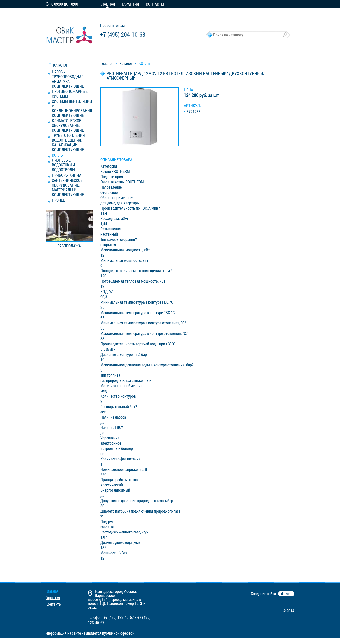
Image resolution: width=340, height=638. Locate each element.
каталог (60, 65)
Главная (107, 4)
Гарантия (130, 4)
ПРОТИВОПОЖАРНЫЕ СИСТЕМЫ (70, 93)
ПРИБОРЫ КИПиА (66, 175)
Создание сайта (263, 593)
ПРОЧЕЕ (58, 200)
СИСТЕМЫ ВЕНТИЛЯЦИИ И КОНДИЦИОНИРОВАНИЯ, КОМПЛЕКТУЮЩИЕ (72, 108)
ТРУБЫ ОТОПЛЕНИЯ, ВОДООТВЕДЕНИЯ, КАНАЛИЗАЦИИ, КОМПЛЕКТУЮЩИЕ (68, 142)
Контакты (155, 4)
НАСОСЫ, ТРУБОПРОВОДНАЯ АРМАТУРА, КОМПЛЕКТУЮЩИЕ (68, 78)
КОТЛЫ (58, 155)
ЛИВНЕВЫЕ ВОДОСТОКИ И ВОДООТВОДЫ (63, 165)
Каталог (125, 63)
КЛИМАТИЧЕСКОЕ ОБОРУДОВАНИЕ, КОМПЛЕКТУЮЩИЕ (68, 125)
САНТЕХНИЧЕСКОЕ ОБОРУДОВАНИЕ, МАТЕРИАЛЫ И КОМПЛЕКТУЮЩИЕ (68, 187)
